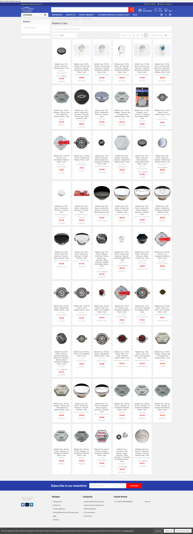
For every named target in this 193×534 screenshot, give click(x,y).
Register (169, 4)
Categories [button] (27, 15)
